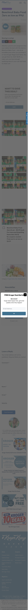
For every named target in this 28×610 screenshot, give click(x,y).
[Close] (25, 294)
